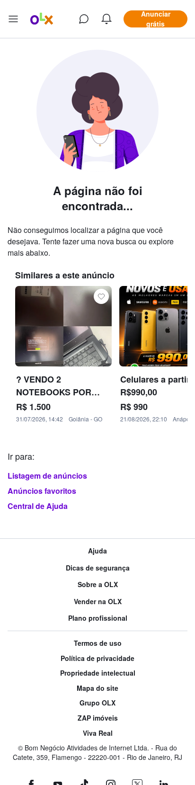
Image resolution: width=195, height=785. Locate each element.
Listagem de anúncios (47, 475)
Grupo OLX (97, 702)
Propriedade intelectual (97, 673)
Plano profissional (97, 618)
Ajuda (97, 550)
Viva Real (98, 733)
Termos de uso (98, 643)
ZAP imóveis (98, 718)
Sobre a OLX (98, 584)
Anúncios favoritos (42, 490)
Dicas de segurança (98, 567)
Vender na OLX (98, 601)
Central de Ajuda (38, 505)
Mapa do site (97, 688)
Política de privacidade (97, 658)
